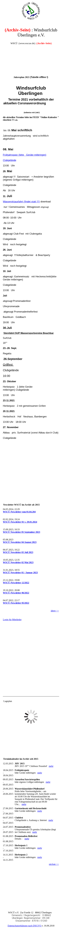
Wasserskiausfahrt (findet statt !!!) (21, 201)
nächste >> (54, 864)
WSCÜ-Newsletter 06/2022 (16, 593)
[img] (31, 11)
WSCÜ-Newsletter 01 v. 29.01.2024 (20, 522)
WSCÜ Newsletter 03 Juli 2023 (18, 552)
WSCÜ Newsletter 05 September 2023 (21, 532)
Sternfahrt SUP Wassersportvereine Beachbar (28, 333)
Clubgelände (9, 160)
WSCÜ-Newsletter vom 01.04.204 (19, 512)
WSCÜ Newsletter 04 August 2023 (19, 542)
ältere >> (55, 611)
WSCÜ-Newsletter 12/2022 (16, 582)
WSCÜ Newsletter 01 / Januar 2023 (20, 572)
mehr (51, 766)
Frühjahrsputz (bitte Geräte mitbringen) (24, 154)
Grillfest (8, 364)
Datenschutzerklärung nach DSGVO (25, 925)
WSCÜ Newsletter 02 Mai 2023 (18, 562)
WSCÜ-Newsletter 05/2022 (16, 603)
